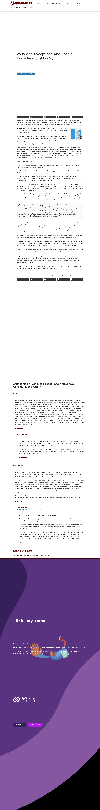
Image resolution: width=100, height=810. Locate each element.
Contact (38, 8)
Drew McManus (30, 73)
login (20, 555)
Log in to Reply (19, 428)
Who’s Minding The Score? (54, 3)
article (50, 176)
